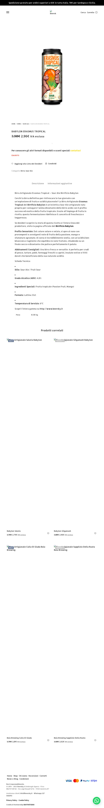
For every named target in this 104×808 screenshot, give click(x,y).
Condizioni (24, 779)
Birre (19, 124)
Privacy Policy (11, 800)
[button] (96, 800)
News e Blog (12, 779)
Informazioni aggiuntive (60, 183)
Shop (15, 776)
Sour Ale (26, 124)
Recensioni (33, 776)
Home (13, 124)
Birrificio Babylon (64, 226)
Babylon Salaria (14, 531)
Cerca (83, 12)
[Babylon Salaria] (28, 432)
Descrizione (38, 183)
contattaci (75, 150)
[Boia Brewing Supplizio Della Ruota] (75, 639)
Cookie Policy (24, 800)
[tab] (38, 183)
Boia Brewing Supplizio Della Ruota (69, 738)
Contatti (43, 776)
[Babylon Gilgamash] (75, 432)
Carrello (92, 12)
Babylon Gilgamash (62, 531)
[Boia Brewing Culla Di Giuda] (28, 639)
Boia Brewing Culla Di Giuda (19, 738)
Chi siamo (23, 776)
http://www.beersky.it (51, 308)
